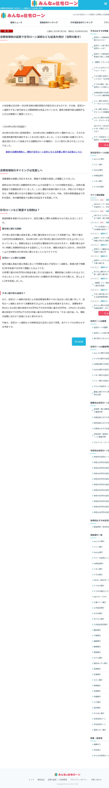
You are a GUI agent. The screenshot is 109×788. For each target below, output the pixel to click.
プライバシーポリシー (79, 779)
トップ (31, 779)
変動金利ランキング (49, 22)
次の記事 (79, 341)
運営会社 (40, 779)
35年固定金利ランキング (81, 22)
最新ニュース (16, 22)
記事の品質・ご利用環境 (57, 779)
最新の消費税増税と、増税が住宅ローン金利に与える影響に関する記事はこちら (44, 151)
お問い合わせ (96, 779)
